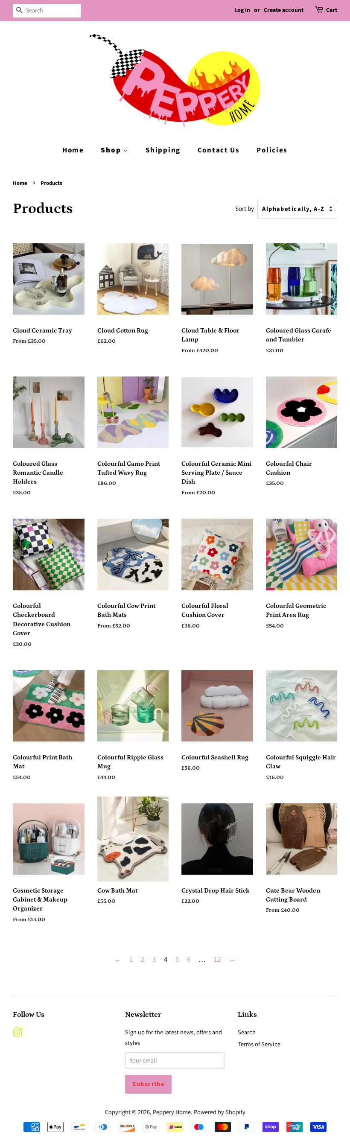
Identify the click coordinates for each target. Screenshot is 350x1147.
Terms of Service (259, 1044)
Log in (242, 10)
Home (73, 150)
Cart (331, 10)
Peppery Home (172, 1112)
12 (217, 959)
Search (247, 1032)
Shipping (163, 150)
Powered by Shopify (219, 1112)
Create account (283, 10)
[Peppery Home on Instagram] (17, 1034)
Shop (112, 150)
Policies (272, 150)
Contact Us (219, 150)
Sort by (244, 208)
